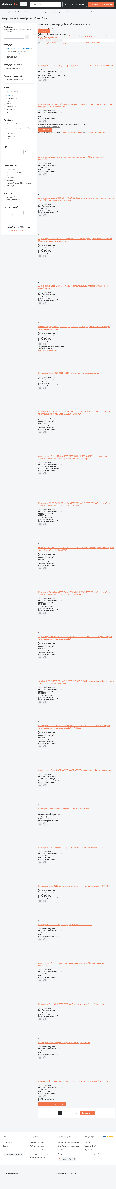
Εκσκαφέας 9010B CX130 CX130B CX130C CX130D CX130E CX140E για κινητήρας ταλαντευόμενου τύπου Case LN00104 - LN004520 (74, 413)
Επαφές (5, 1150)
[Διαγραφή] (33, 34)
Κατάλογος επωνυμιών (38, 1158)
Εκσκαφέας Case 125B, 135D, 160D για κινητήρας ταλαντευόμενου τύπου (70, 373)
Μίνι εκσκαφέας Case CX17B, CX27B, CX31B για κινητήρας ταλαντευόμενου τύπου (74, 1081)
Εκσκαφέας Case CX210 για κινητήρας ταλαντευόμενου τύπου (65, 925)
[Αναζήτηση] (32, 4)
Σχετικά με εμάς (8, 1142)
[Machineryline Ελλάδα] (10, 4)
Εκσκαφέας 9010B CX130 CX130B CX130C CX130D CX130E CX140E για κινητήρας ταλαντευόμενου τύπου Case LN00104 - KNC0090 (74, 727)
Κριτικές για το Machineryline (40, 1154)
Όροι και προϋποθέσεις (38, 1142)
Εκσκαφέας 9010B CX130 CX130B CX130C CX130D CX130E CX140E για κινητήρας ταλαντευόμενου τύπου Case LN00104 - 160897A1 (74, 504)
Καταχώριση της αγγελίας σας (52, 1104)
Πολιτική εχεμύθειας (37, 1146)
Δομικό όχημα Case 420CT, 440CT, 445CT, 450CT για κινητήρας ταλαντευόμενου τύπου (75, 770)
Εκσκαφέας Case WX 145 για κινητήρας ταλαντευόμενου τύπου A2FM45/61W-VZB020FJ (76, 66)
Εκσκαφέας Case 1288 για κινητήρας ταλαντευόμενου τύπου (64, 1043)
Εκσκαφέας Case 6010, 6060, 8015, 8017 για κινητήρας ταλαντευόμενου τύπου (72, 1004)
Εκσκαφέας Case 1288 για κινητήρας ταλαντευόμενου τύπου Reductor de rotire (72, 847)
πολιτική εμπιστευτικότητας (73, 132)
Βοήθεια (5, 1146)
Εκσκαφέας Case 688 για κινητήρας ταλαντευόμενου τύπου (63, 809)
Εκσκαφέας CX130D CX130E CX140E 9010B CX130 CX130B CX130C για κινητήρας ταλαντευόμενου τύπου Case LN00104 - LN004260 (74, 593)
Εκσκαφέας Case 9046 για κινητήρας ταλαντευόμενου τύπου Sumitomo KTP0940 (73, 886)
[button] (40, 80)
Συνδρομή (45, 129)
